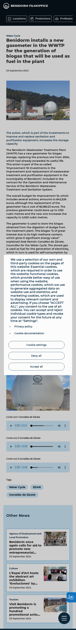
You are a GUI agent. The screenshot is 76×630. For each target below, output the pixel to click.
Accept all (36, 366)
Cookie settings (36, 344)
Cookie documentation (29, 333)
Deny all (36, 355)
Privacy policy (23, 326)
